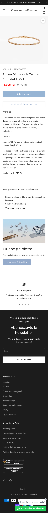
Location (6, 381)
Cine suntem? (8, 442)
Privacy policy (9, 428)
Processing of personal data (14, 433)
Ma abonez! (24, 359)
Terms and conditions (11, 437)
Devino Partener (9, 414)
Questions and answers (12, 405)
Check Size (7, 395)
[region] (24, 291)
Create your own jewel (12, 391)
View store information (15, 208)
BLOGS (6, 386)
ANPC (5, 409)
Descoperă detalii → (17, 262)
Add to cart (24, 94)
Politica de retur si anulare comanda (18, 452)
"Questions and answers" (28, 189)
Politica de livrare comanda (14, 447)
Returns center (9, 400)
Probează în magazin (24, 104)
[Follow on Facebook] (4, 480)
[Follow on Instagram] (10, 480)
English (22, 489)
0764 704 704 (36, 2)
